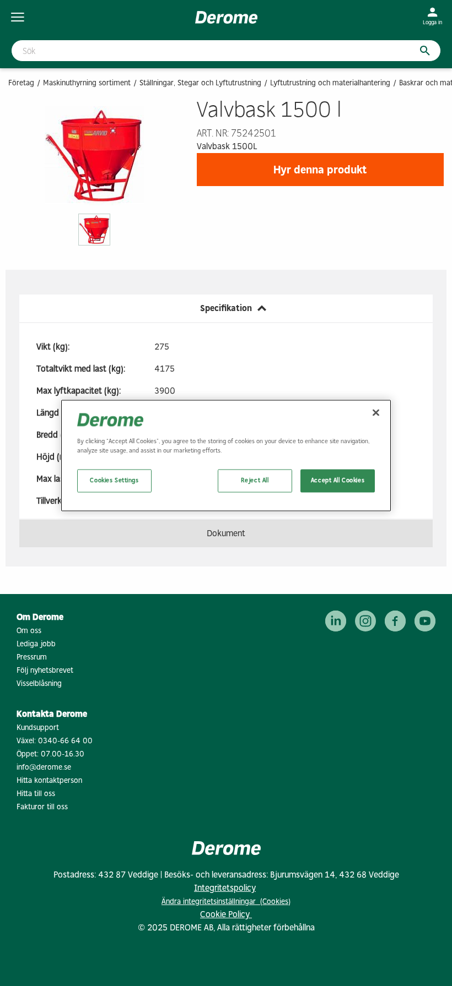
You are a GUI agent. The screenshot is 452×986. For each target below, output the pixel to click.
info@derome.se (44, 767)
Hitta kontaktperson (49, 780)
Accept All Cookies (337, 480)
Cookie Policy (226, 914)
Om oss (29, 630)
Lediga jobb (36, 644)
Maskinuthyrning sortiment (87, 83)
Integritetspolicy (225, 888)
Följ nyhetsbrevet (45, 670)
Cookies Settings (114, 480)
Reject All (255, 480)
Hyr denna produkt (320, 169)
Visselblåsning (39, 683)
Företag (21, 83)
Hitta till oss (36, 793)
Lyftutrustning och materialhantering (330, 83)
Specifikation (226, 308)
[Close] (376, 413)
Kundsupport (38, 727)
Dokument (226, 533)
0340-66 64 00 (65, 740)
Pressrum (32, 657)
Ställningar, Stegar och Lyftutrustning (200, 83)
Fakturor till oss (42, 806)
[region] (226, 456)
